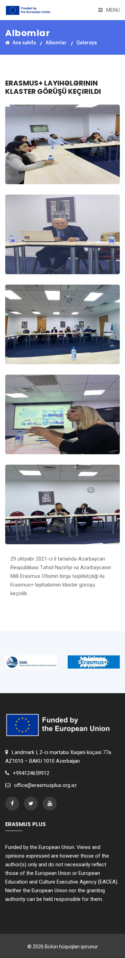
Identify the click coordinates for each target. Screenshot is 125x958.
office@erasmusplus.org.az (45, 785)
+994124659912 (31, 773)
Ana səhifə (23, 42)
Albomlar (56, 42)
